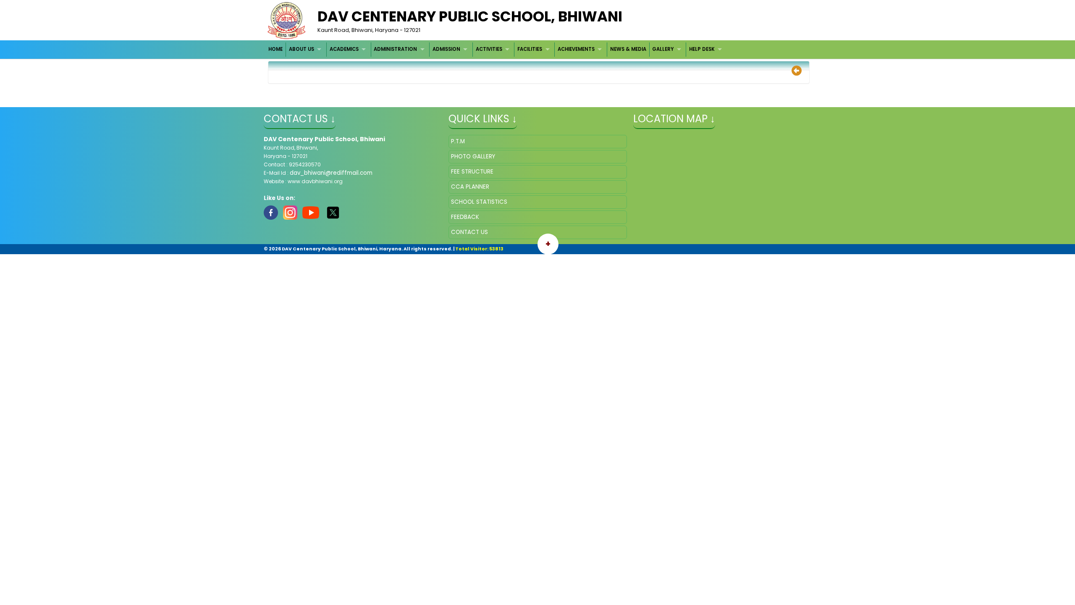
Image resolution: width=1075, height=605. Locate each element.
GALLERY (663, 49)
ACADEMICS (344, 49)
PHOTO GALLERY (473, 156)
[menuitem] (276, 49)
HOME (275, 49)
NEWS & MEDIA (628, 49)
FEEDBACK (465, 217)
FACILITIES (529, 49)
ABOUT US (301, 49)
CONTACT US (469, 232)
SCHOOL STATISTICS (479, 202)
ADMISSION (446, 49)
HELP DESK (702, 49)
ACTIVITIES (489, 49)
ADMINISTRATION (395, 49)
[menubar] (496, 49)
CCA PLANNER (470, 187)
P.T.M (458, 141)
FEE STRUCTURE (472, 172)
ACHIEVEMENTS (576, 49)
